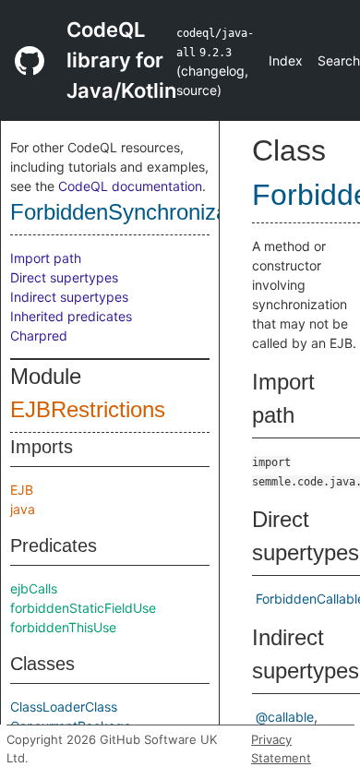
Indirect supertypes (69, 297)
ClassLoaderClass (63, 706)
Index (286, 60)
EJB (21, 489)
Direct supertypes (64, 277)
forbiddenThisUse (63, 627)
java (22, 509)
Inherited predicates (71, 316)
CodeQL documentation (130, 186)
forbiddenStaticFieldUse (83, 608)
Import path (45, 258)
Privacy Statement (281, 748)
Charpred (38, 335)
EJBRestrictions (87, 409)
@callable (285, 717)
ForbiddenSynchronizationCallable (175, 211)
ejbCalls (33, 588)
